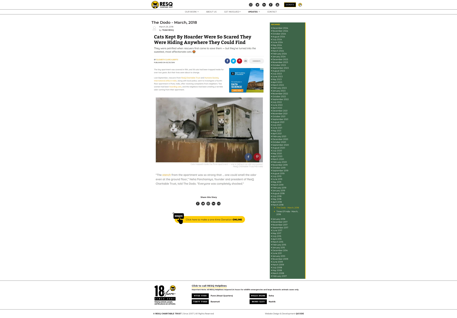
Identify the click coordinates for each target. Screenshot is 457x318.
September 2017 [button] (280, 228)
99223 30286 (258, 296)
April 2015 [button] (277, 239)
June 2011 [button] (277, 253)
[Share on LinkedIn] (213, 204)
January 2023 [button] (279, 91)
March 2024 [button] (278, 51)
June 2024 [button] (277, 42)
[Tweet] (203, 204)
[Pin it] (208, 204)
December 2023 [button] (280, 59)
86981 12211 (258, 302)
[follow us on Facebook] (271, 5)
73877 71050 (200, 302)
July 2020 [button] (277, 151)
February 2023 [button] (279, 88)
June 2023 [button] (277, 76)
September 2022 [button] (280, 99)
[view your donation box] (300, 4)
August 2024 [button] (278, 37)
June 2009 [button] (277, 262)
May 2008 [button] (277, 270)
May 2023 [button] (277, 79)
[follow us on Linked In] (264, 5)
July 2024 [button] (277, 39)
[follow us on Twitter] (258, 5)
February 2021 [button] (279, 136)
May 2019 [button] (276, 182)
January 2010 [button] (278, 256)
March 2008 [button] (278, 273)
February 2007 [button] (279, 276)
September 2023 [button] (280, 68)
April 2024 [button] (277, 48)
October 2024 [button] (279, 34)
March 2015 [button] (277, 242)
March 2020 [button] (278, 159)
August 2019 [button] (278, 173)
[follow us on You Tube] (278, 5)
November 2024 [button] (280, 31)
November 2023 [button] (280, 62)
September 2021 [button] (280, 119)
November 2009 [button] (280, 259)
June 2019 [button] (277, 179)
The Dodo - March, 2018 (287, 208)
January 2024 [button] (279, 56)
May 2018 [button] (276, 199)
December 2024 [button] (280, 28)
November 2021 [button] (280, 113)
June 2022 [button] (277, 105)
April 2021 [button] (277, 133)
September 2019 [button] (280, 171)
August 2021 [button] (278, 122)
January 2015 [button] (278, 247)
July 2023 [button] (277, 74)
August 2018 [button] (278, 193)
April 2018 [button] (277, 202)
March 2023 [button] (278, 85)
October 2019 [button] (278, 168)
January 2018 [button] (278, 219)
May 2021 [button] (276, 131)
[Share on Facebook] (198, 204)
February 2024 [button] (279, 54)
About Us (211, 12)
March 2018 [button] (277, 205)
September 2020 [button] (280, 145)
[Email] (219, 204)
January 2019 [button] (278, 190)
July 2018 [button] (276, 196)
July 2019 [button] (276, 176)
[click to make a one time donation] (208, 218)
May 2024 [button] (277, 45)
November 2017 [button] (280, 225)
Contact (272, 12)
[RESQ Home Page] (162, 4)
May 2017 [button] (276, 233)
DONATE (290, 5)
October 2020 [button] (279, 142)
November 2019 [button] (280, 165)
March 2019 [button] (277, 185)
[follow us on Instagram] (251, 5)
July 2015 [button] (276, 236)
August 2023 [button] (278, 71)
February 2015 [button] (279, 245)
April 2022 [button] (277, 108)
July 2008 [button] (277, 267)
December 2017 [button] (280, 222)
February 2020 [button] (279, 162)
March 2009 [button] (278, 265)
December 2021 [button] (280, 111)
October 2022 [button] (279, 96)
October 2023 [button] (279, 65)
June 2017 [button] (277, 230)
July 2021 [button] (276, 125)
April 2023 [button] (277, 82)
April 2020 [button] (277, 156)
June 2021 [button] (277, 128)
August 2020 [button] (278, 148)
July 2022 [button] (277, 102)
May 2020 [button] (277, 153)
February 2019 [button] (279, 188)
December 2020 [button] (280, 139)
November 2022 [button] (280, 94)
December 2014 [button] (280, 250)
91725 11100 (200, 296)
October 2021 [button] (278, 116)
